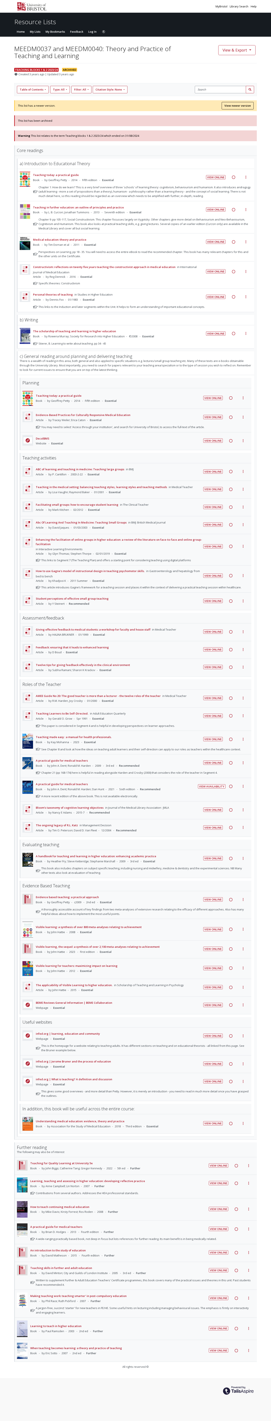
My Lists (35, 32)
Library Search (239, 6)
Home (21, 32)
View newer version (237, 105)
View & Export (235, 50)
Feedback (76, 32)
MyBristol (222, 6)
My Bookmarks (55, 32)
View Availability (211, 786)
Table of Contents (31, 89)
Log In (92, 32)
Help (254, 6)
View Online (215, 177)
